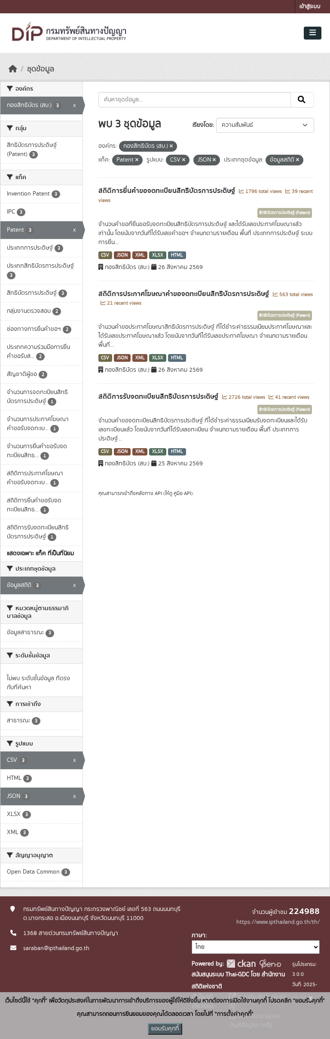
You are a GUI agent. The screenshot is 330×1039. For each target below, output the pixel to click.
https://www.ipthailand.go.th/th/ (278, 922)
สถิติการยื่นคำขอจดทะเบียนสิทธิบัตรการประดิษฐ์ (167, 190)
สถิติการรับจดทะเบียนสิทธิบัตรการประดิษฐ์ (159, 396)
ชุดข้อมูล (40, 69)
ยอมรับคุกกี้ (165, 1028)
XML (140, 255)
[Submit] (302, 99)
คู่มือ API (182, 493)
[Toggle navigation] (312, 33)
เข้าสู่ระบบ (310, 7)
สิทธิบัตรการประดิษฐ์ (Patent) (284, 213)
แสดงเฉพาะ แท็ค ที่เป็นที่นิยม (40, 553)
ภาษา (198, 935)
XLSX (157, 255)
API (158, 493)
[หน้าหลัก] (13, 69)
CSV (105, 255)
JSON (122, 255)
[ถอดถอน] (171, 146)
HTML (177, 255)
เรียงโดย (202, 125)
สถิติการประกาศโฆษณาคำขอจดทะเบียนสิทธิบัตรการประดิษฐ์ (184, 293)
